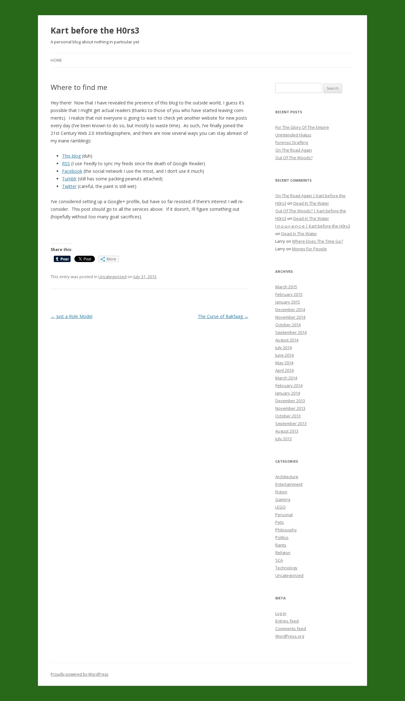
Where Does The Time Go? (317, 241)
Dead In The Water (311, 203)
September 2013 (291, 423)
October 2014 (288, 325)
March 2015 (286, 287)
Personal (284, 514)
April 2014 (284, 370)
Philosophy (286, 530)
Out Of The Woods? (294, 157)
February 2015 (288, 294)
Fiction (281, 492)
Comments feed (290, 628)
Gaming (282, 499)
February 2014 (288, 385)
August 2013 (286, 431)
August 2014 (286, 340)
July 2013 (283, 438)
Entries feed (287, 621)
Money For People (309, 249)
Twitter (69, 186)
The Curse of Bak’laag (223, 316)
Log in (280, 613)
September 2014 (291, 332)
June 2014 (284, 355)
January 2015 (287, 302)
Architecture (286, 476)
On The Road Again (293, 150)
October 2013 (288, 416)
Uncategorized (112, 276)
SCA (279, 560)
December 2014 (290, 309)
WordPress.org (289, 636)
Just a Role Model (71, 316)
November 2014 (290, 317)
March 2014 (286, 378)
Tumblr (69, 179)
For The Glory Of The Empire (302, 127)
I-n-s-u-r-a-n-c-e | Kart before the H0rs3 (312, 226)
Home (56, 60)
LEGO (280, 507)
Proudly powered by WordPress (79, 674)
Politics (282, 537)
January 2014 (287, 393)
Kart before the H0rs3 (95, 30)
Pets (279, 522)
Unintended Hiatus (293, 135)
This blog (71, 156)
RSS (66, 163)
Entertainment (288, 484)
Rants (280, 545)
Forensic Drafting (291, 142)
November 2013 (290, 408)
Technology (286, 568)
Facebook (72, 171)
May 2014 (284, 363)
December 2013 (290, 401)
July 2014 (283, 347)
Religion (282, 552)
